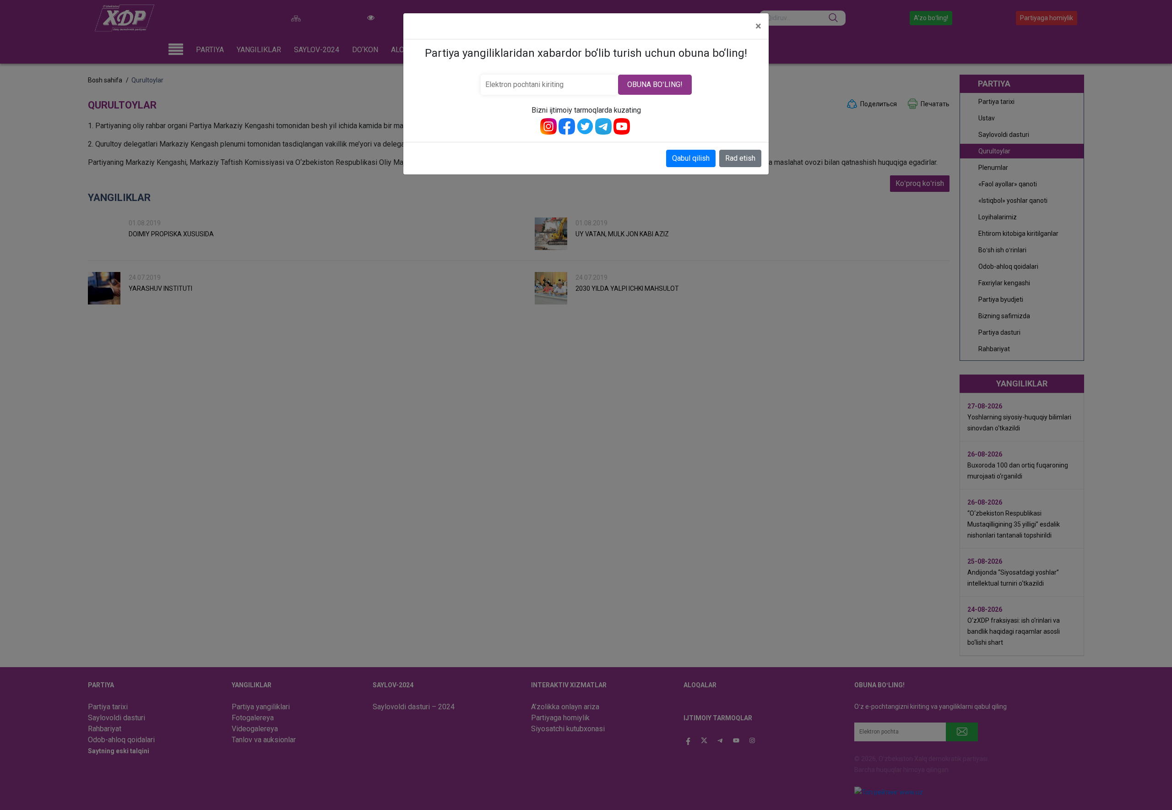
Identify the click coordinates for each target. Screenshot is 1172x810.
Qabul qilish (691, 158)
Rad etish (740, 158)
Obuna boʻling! (655, 84)
